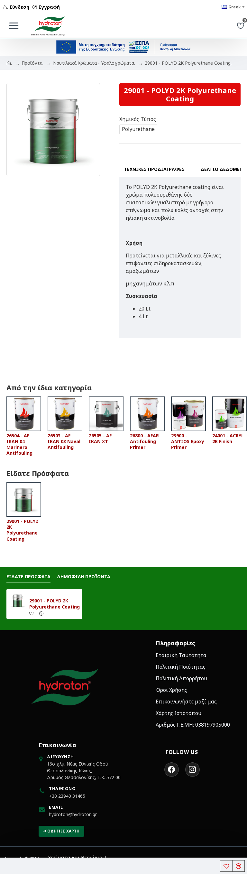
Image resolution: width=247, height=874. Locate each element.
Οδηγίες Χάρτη (62, 831)
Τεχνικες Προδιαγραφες (154, 169)
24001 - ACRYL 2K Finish (228, 438)
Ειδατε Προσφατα (28, 577)
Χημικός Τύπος (137, 119)
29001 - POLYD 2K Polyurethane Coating (22, 530)
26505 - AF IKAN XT (100, 438)
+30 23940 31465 (67, 796)
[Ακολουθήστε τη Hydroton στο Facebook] (171, 769)
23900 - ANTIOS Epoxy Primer (187, 441)
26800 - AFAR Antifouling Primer (144, 441)
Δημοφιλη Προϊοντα (83, 577)
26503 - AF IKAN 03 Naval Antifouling (64, 441)
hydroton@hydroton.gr (73, 814)
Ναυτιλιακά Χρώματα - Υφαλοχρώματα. (94, 63)
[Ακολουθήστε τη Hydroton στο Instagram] (192, 769)
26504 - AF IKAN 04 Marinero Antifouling (19, 444)
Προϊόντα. (32, 63)
